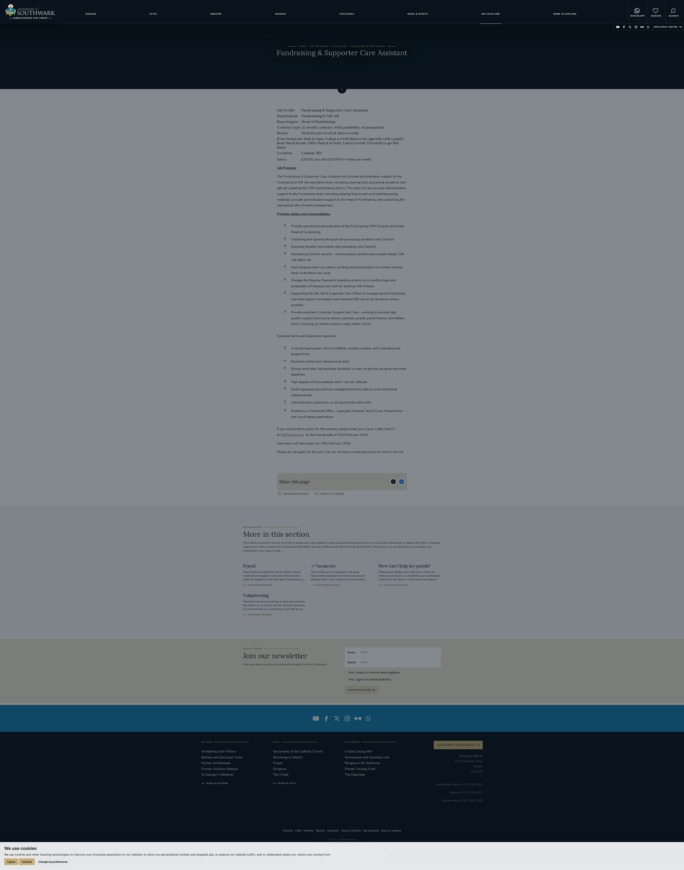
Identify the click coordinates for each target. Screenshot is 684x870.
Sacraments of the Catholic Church (298, 751)
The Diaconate (355, 774)
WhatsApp (637, 15)
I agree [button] (11, 861)
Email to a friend (332, 493)
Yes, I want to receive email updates (374, 672)
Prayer (278, 763)
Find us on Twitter (630, 27)
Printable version (296, 493)
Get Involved (490, 13)
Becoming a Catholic (287, 757)
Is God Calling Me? (358, 751)
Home (302, 46)
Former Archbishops (216, 763)
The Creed (280, 774)
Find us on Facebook (624, 27)
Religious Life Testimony (362, 763)
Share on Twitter (393, 481)
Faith (153, 13)
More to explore (564, 13)
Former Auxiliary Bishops (219, 769)
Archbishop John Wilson (218, 751)
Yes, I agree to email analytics (370, 679)
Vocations (346, 13)
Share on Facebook (401, 481)
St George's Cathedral (217, 774)
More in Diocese (217, 783)
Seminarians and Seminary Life (367, 757)
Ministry (216, 13)
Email (352, 662)
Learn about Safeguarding (456, 745)
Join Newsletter (359, 690)
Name (352, 652)
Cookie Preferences (347, 839)
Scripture (279, 769)
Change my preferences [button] (53, 861)
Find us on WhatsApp (648, 27)
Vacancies (339, 46)
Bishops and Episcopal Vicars (222, 757)
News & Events (418, 13)
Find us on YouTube (618, 27)
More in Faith (287, 783)
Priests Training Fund (360, 769)
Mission (280, 13)
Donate (656, 15)
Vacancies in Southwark (368, 46)
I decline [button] (27, 861)
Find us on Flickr (642, 27)
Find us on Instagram (636, 27)
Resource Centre (665, 26)
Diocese (91, 13)
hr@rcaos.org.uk (292, 435)
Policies (331, 839)
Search (674, 15)
